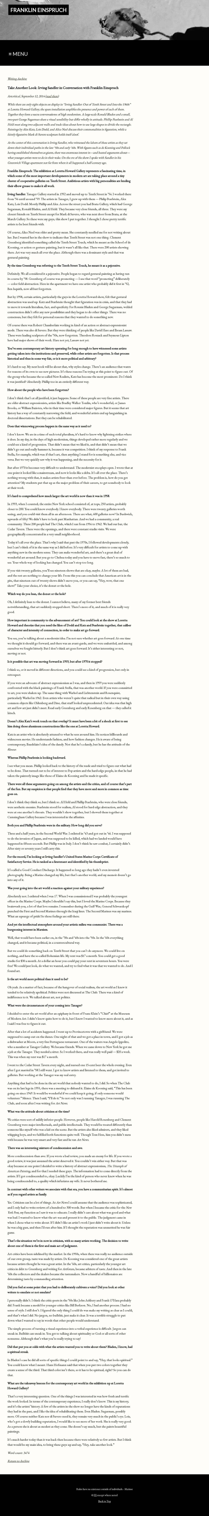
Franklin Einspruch (38, 10)
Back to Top (104, 1501)
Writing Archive (17, 79)
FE (95, 1495)
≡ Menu (18, 54)
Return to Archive (18, 1461)
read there (52, 96)
